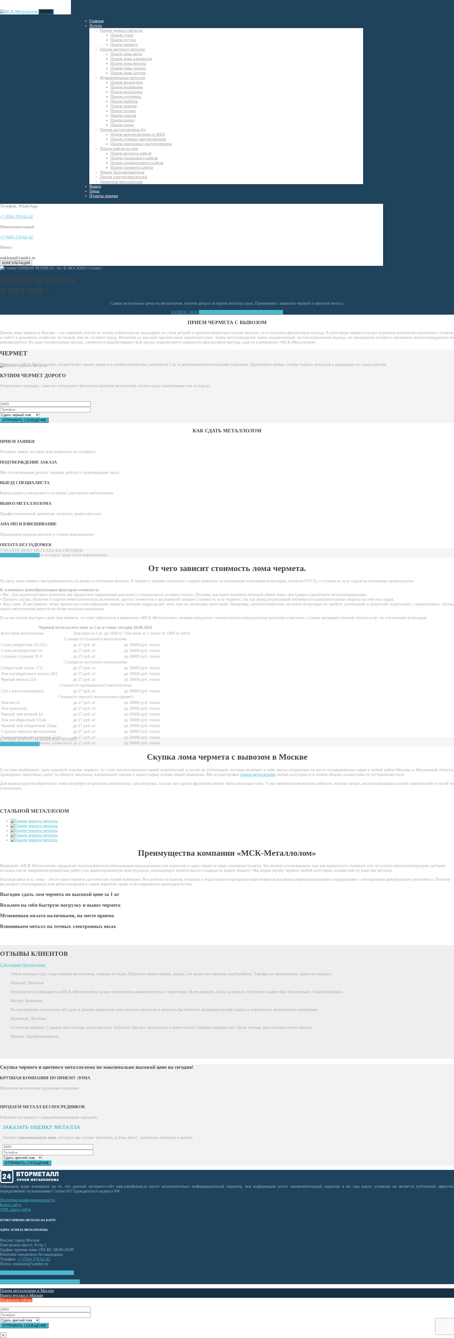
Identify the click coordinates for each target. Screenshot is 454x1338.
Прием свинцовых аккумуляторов (141, 144)
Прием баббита (124, 101)
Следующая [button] (10, 965)
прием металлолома (258, 774)
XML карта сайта (15, 1209)
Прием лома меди (126, 54)
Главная (96, 21)
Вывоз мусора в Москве (21, 1295)
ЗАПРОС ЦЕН (184, 312)
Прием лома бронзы (128, 63)
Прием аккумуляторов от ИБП (137, 134)
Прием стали (121, 35)
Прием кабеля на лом (119, 148)
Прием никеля (123, 115)
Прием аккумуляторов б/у (123, 129)
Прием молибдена (126, 82)
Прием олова (122, 125)
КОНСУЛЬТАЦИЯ (16, 263)
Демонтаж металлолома (121, 181)
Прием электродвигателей (123, 177)
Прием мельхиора (126, 92)
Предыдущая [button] (33, 965)
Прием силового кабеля (131, 167)
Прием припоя (123, 106)
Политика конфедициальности (27, 1200)
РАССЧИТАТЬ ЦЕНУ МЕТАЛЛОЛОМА (37, 1272)
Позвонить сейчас (16, 1300)
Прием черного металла (121, 30)
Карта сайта (10, 1204)
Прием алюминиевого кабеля (136, 162)
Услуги (95, 25)
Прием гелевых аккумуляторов (138, 139)
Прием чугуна (123, 40)
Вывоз (95, 186)
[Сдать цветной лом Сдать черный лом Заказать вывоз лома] (227, 1317)
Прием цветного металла (122, 49)
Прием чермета (124, 44)
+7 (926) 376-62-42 (16, 216)
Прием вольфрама (126, 87)
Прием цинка (122, 120)
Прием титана (123, 110)
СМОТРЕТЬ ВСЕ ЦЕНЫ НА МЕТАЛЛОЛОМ (241, 312)
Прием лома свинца (128, 68)
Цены (94, 191)
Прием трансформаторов (122, 172)
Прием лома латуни (128, 73)
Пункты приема (103, 196)
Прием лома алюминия (131, 58)
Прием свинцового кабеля (134, 158)
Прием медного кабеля (130, 153)
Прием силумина (125, 96)
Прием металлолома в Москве (27, 1290)
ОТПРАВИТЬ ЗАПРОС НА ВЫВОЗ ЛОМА (40, 1281)
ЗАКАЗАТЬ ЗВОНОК (20, 555)
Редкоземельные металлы (122, 77)
